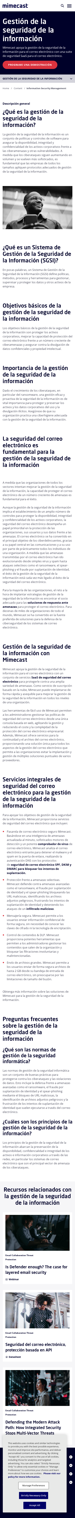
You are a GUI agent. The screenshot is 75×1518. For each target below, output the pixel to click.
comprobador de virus (53, 844)
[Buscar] (62, 6)
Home (6, 88)
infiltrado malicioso (40, 909)
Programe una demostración (30, 64)
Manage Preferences (33, 1485)
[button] (69, 6)
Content (18, 88)
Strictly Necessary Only (33, 1495)
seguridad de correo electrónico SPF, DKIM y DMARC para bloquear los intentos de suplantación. (39, 869)
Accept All (34, 1505)
